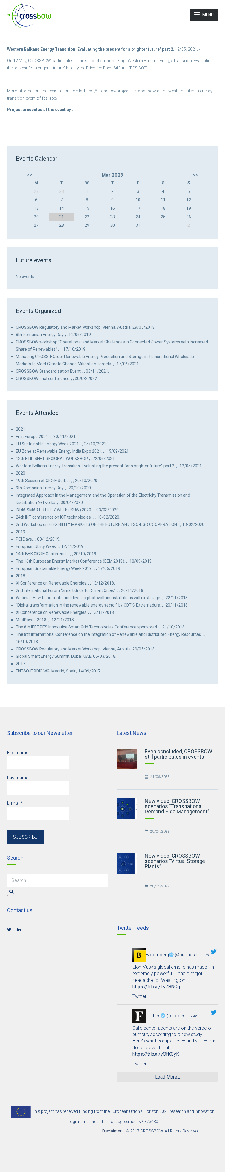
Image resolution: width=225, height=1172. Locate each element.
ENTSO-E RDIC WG (33, 671)
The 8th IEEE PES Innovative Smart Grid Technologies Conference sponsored (86, 627)
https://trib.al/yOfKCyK (155, 1054)
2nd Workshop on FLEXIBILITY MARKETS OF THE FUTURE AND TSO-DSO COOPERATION (96, 524)
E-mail (15, 803)
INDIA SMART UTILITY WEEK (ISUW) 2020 (53, 509)
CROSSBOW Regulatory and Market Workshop (58, 327)
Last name (18, 778)
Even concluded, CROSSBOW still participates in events (178, 754)
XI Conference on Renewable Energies (51, 583)
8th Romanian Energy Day (39, 334)
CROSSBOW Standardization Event (48, 371)
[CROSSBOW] (29, 15)
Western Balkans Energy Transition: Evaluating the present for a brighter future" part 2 (95, 466)
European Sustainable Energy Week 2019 (54, 568)
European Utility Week (36, 546)
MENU (208, 15)
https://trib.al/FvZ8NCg (156, 986)
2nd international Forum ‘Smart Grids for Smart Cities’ (65, 590)
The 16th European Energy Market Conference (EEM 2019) (70, 561)
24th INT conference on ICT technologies (53, 517)
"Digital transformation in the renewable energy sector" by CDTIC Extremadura (88, 605)
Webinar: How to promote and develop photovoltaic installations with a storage (88, 597)
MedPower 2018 (31, 619)
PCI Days (24, 539)
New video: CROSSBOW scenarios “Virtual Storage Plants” (175, 861)
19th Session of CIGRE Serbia (43, 480)
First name (18, 752)
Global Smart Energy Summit (42, 656)
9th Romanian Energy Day (39, 488)
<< (29, 175)
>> (195, 175)
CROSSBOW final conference (42, 378)
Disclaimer (112, 1131)
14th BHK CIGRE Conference (42, 553)
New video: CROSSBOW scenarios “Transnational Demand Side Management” (177, 806)
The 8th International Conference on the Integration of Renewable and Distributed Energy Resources (108, 634)
